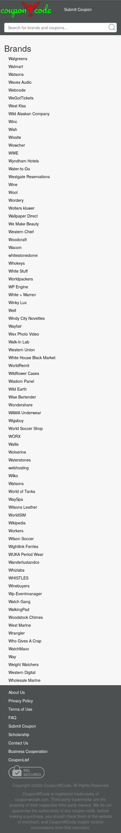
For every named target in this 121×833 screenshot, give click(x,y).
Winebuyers (19, 585)
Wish (12, 129)
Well (12, 310)
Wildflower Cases (23, 373)
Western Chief (21, 231)
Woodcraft (17, 239)
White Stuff (18, 271)
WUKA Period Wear (25, 554)
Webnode (17, 90)
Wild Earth (17, 389)
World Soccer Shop (25, 428)
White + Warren (22, 294)
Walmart (15, 66)
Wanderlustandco (23, 562)
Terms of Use (20, 709)
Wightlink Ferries (23, 546)
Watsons (16, 74)
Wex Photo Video (23, 334)
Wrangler (16, 633)
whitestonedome (23, 255)
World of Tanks (21, 491)
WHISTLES (18, 578)
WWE (13, 153)
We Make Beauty (23, 224)
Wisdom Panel (21, 381)
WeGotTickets (20, 98)
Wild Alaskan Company (29, 113)
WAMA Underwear (24, 412)
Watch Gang (19, 601)
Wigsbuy (16, 420)
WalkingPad (18, 609)
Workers (15, 530)
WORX (14, 436)
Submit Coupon (78, 9)
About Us (16, 692)
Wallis (13, 444)
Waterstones (19, 460)
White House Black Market (31, 357)
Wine (12, 184)
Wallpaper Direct (23, 216)
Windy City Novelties (26, 318)
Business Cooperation (28, 751)
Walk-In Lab (18, 342)
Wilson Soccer (21, 538)
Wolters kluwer (21, 208)
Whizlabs (16, 570)
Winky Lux (17, 302)
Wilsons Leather (22, 507)
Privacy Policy (20, 700)
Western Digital (21, 672)
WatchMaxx (18, 648)
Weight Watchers (23, 664)
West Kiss (17, 105)
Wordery (16, 200)
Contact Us (18, 743)
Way (12, 656)
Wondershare (20, 405)
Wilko (13, 475)
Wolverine (17, 452)
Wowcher (16, 145)
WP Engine (18, 286)
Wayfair (15, 326)
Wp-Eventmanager (25, 593)
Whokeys (16, 263)
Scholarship (18, 734)
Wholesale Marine (24, 680)
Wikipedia (17, 523)
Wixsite (14, 137)
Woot (13, 192)
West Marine (19, 625)
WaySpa (15, 499)
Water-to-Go (19, 168)
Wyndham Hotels (23, 161)
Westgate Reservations (29, 176)
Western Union (21, 349)
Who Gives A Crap (24, 641)
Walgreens (17, 58)
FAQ (12, 717)
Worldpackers (20, 279)
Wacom (15, 247)
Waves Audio (20, 82)
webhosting (18, 467)
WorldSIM (17, 515)
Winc (12, 121)
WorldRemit (18, 365)
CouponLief (18, 759)
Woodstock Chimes (25, 617)
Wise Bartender (22, 397)
